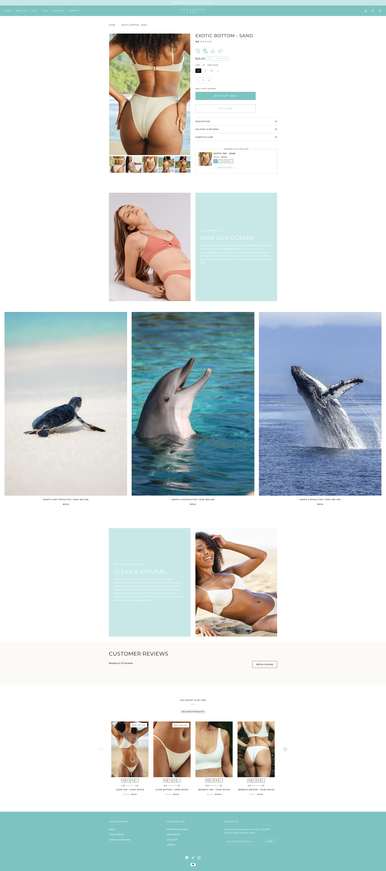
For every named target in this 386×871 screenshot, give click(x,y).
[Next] (285, 749)
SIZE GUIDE (212, 65)
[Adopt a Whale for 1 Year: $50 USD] (320, 404)
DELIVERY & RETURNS (177, 829)
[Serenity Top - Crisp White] (214, 749)
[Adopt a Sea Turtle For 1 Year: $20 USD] (66, 404)
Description (202, 121)
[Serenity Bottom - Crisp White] (256, 749)
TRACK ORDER (173, 834)
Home (112, 25)
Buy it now (225, 108)
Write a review (264, 664)
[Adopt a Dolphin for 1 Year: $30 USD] (193, 404)
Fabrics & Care (204, 137)
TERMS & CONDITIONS (120, 839)
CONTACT (171, 845)
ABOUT (112, 829)
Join (269, 841)
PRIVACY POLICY (116, 834)
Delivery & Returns (207, 129)
